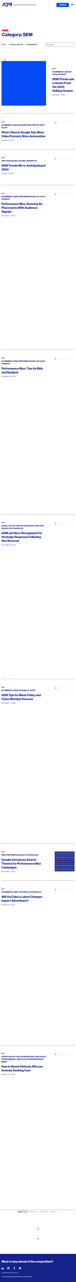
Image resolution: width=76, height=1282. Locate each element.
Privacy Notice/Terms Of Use (9, 1272)
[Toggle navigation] (72, 5)
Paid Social (40, 1057)
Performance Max (27, 197)
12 (50, 1212)
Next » (54, 1212)
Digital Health (8, 526)
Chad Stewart (59, 74)
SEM (66, 72)
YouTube (23, 892)
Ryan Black (17, 528)
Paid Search (12, 161)
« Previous (33, 1212)
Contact (62, 5)
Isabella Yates (28, 690)
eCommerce (58, 72)
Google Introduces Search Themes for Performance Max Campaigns (21, 863)
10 (47, 1212)
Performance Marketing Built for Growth (24, 5)
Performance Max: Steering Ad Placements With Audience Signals (21, 207)
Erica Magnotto (29, 161)
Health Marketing (22, 125)
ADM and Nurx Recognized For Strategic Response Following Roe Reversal (21, 537)
